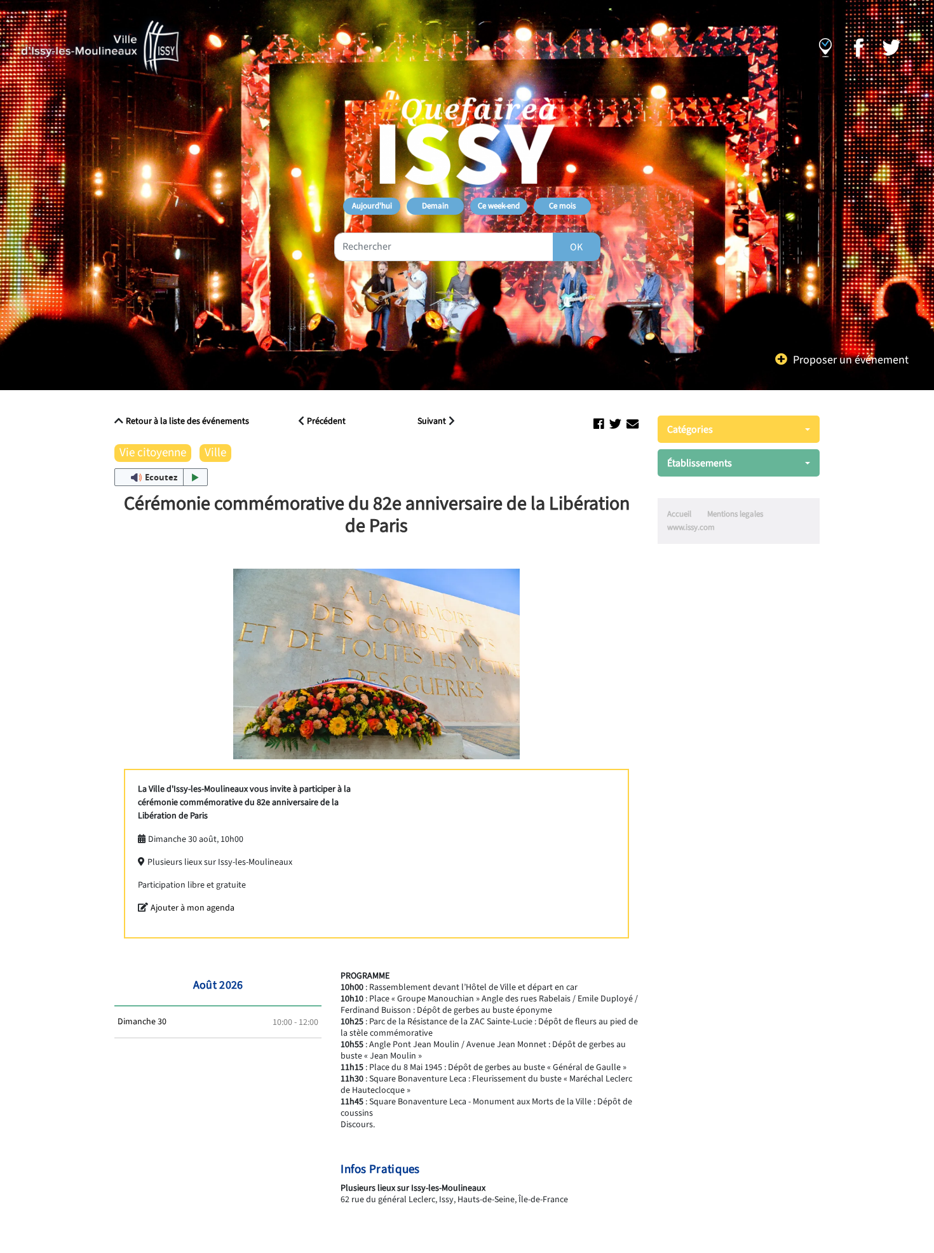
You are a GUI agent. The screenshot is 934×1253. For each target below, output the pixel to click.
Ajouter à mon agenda (192, 908)
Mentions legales (735, 514)
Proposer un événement (851, 360)
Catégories (690, 430)
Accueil (679, 514)
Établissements (699, 463)
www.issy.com (691, 527)
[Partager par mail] (632, 424)
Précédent (326, 422)
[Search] (576, 247)
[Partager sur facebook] (598, 424)
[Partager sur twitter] (615, 424)
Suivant (431, 422)
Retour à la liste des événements (187, 421)
